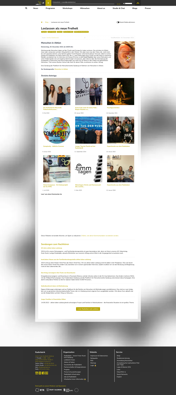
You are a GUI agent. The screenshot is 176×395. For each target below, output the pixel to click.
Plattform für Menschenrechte (81, 32)
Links (118, 370)
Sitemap (93, 363)
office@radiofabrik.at (44, 367)
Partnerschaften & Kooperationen (75, 367)
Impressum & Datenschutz (99, 356)
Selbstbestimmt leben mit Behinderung (54, 286)
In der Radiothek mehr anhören (88, 309)
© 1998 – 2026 (46, 358)
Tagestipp (44, 32)
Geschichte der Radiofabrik (73, 365)
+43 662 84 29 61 (49, 363)
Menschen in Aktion (68, 32)
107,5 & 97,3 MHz (44, 369)
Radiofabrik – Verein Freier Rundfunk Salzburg (75, 356)
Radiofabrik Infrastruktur (72, 374)
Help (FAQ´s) (121, 372)
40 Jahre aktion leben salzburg (51, 248)
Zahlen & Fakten (69, 362)
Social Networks (122, 374)
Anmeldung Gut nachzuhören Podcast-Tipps (128, 364)
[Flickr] (39, 373)
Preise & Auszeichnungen (72, 372)
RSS (91, 361)
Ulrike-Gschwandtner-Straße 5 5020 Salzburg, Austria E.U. (44, 360)
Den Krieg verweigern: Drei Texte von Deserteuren (58, 273)
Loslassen (59, 32)
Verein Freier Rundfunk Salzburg (44, 356)
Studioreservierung (123, 358)
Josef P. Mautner (52, 32)
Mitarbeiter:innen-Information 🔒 (75, 379)
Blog (46, 22)
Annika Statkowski (52, 38)
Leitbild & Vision (69, 360)
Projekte (67, 370)
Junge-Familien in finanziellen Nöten (53, 299)
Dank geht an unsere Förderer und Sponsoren (50, 386)
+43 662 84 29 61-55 (50, 365)
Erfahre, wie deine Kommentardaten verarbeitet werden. (100, 236)
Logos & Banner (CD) (124, 367)
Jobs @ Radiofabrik (70, 377)
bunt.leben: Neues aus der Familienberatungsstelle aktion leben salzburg (66, 259)
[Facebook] (43, 373)
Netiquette (94, 358)
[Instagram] (46, 373)
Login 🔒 (93, 365)
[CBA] (36, 373)
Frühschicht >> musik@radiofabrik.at (64, 2)
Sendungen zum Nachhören (55, 244)
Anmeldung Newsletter (125, 361)
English (119, 377)
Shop (118, 356)
